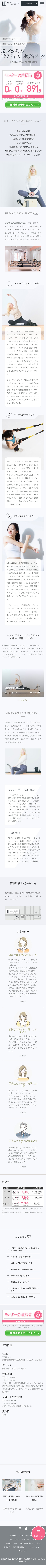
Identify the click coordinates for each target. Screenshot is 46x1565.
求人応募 (25, 1539)
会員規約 (7, 1547)
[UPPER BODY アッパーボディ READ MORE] (23, 672)
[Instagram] (19, 1528)
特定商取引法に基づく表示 (30, 1543)
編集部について (11, 1543)
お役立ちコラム (13, 1539)
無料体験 (38, 1536)
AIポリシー (23, 1551)
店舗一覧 (29, 3)
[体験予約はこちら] (23, 72)
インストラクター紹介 (27, 1535)
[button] (42, 3)
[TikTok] (26, 1528)
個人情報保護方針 (19, 1547)
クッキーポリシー (35, 1547)
